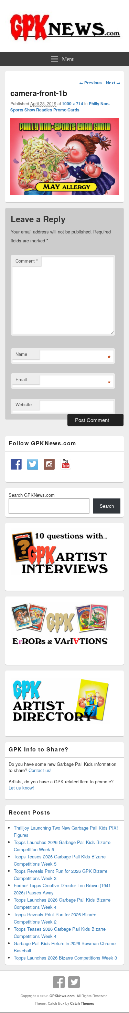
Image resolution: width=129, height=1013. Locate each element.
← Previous (90, 83)
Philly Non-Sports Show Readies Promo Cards (60, 106)
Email (21, 379)
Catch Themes (82, 1003)
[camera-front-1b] (64, 192)
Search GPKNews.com (32, 495)
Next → (113, 83)
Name (21, 354)
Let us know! (21, 787)
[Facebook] (59, 982)
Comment (26, 260)
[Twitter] (74, 982)
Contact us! (40, 770)
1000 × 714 (72, 103)
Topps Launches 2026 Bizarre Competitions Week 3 (65, 957)
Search (107, 506)
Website (23, 404)
